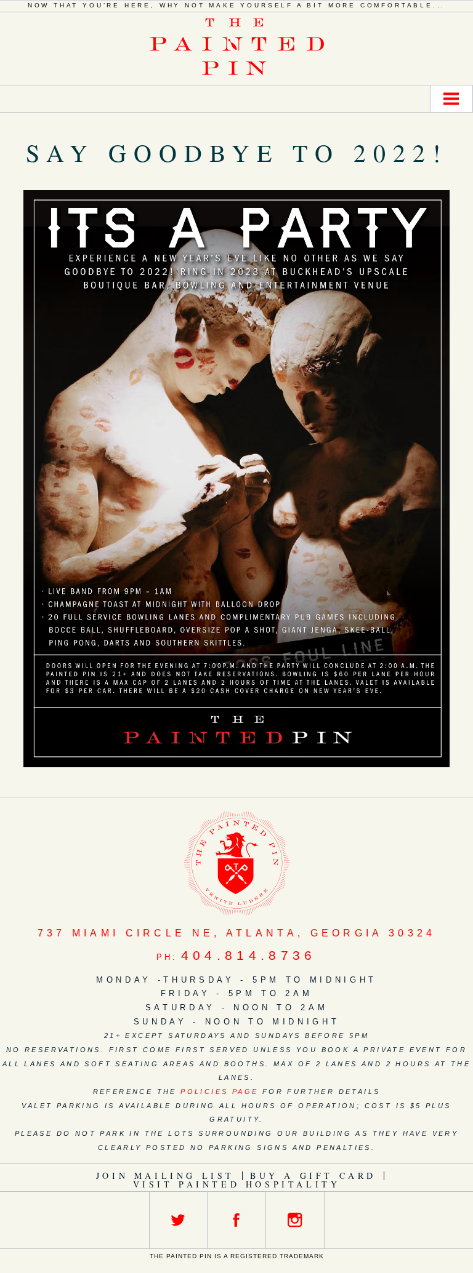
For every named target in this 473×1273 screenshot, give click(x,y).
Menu (451, 99)
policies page (219, 1091)
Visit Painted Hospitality (237, 1184)
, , (237, 933)
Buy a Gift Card (313, 1175)
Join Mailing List (165, 1175)
